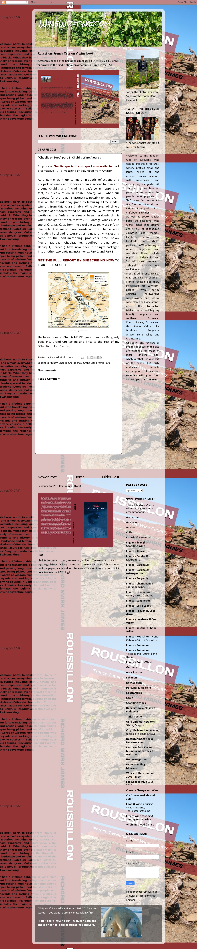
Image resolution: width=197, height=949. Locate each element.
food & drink (140, 824)
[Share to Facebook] (97, 357)
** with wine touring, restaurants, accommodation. (141, 509)
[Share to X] (94, 357)
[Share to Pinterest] (100, 357)
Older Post (110, 477)
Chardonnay (75, 363)
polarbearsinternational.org (76, 925)
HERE (78, 337)
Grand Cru (89, 363)
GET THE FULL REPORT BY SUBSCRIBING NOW (76, 260)
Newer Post (47, 477)
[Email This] (88, 357)
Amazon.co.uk (82, 568)
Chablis (63, 363)
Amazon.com (104, 568)
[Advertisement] (78, 464)
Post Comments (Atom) (67, 486)
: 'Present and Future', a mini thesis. (142, 654)
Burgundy (52, 363)
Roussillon (153, 306)
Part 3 (109, 251)
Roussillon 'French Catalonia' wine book (65, 53)
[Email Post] (82, 357)
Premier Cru (103, 363)
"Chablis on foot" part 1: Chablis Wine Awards (69, 157)
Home (79, 477)
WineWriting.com (75, 23)
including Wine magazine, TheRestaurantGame (139, 808)
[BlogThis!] (91, 357)
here (40, 572)
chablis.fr (44, 229)
